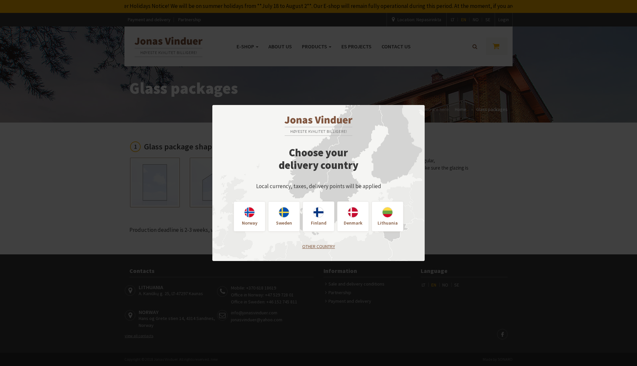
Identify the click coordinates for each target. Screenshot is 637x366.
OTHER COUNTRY (318, 246)
